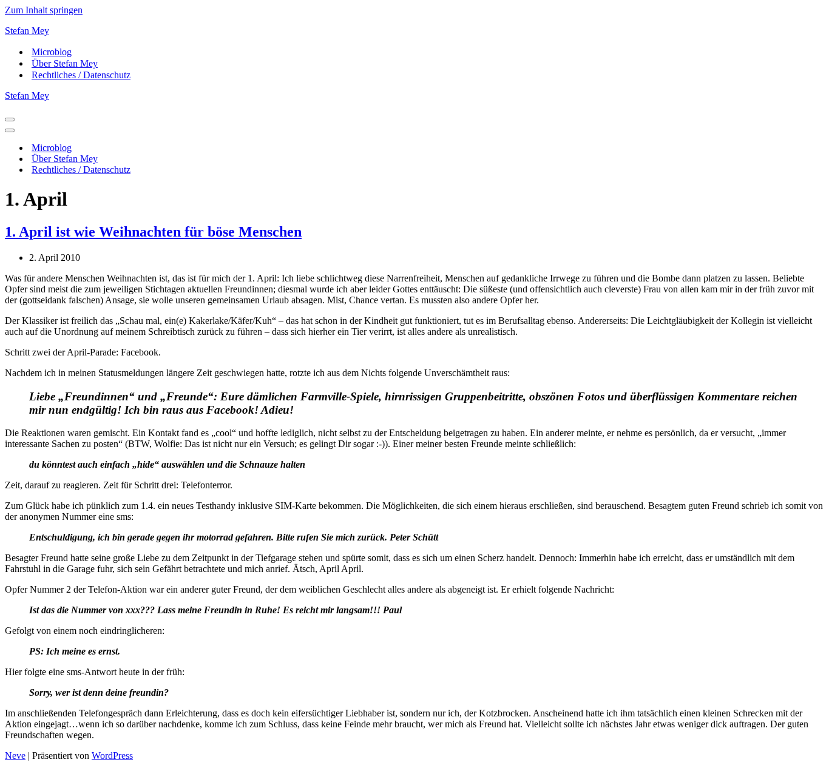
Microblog (52, 52)
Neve (15, 755)
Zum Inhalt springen (44, 10)
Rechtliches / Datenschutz (81, 75)
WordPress (112, 755)
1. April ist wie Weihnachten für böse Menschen (153, 232)
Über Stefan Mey (65, 63)
